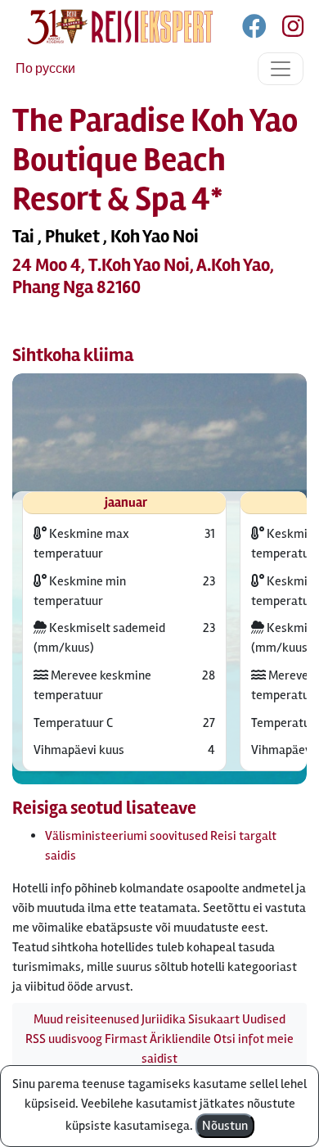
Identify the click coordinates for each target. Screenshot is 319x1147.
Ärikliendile (180, 1039)
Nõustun (225, 1126)
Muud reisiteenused (86, 1019)
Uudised (263, 1019)
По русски (45, 69)
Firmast (126, 1039)
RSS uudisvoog (63, 1039)
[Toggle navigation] (280, 68)
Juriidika (164, 1019)
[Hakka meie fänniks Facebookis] (255, 29)
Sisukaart (214, 1019)
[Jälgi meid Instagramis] (286, 29)
